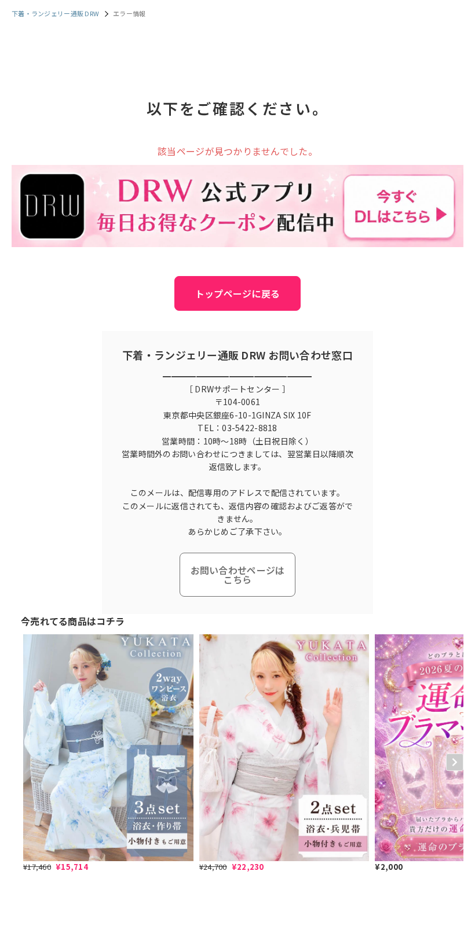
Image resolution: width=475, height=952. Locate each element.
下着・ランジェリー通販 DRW (55, 13)
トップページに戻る (237, 293)
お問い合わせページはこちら (238, 574)
